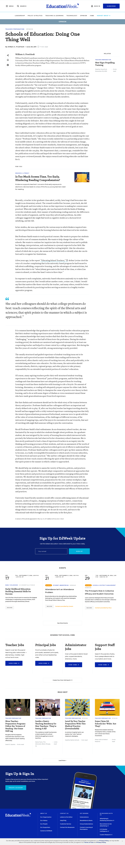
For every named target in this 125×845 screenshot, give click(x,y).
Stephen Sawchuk (101, 69)
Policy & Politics (35, 15)
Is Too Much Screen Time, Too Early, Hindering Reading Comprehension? (37, 178)
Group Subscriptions (86, 824)
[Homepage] (62, 6)
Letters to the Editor (66, 817)
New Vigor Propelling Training (105, 63)
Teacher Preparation (14, 29)
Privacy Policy (104, 840)
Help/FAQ (63, 820)
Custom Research (105, 834)
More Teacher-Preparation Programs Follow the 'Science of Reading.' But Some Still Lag (15, 726)
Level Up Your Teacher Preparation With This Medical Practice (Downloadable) (75, 725)
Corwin (71, 606)
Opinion (83, 15)
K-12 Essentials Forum (27, 585)
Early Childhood (11, 585)
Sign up (79, 551)
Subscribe (111, 6)
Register (9, 607)
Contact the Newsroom (67, 827)
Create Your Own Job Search (62, 680)
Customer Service (65, 824)
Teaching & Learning (54, 15)
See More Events (62, 623)
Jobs (92, 15)
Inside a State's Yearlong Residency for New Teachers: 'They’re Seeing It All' (45, 725)
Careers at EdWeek (46, 830)
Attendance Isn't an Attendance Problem (59, 590)
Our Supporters (45, 827)
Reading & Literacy (22, 173)
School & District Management (104, 585)
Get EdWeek (84, 813)
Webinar (73, 585)
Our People (43, 824)
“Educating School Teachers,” (53, 260)
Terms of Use (88, 842)
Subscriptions (84, 817)
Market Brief (103, 15)
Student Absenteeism (61, 585)
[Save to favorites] (7, 60)
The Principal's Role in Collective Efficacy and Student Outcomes (99, 592)
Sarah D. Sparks (10, 744)
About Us (43, 813)
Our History (43, 820)
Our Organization (45, 817)
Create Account (16, 787)
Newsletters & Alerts (86, 820)
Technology (72, 15)
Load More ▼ (62, 760)
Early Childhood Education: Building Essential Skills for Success (18, 591)
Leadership (20, 15)
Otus (109, 608)
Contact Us (64, 813)
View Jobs (13, 663)
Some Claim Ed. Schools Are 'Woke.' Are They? (105, 723)
